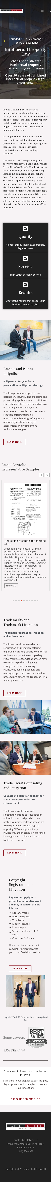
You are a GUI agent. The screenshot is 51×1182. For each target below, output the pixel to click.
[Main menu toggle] (42, 10)
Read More (11, 574)
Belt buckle (11, 541)
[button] (49, 10)
